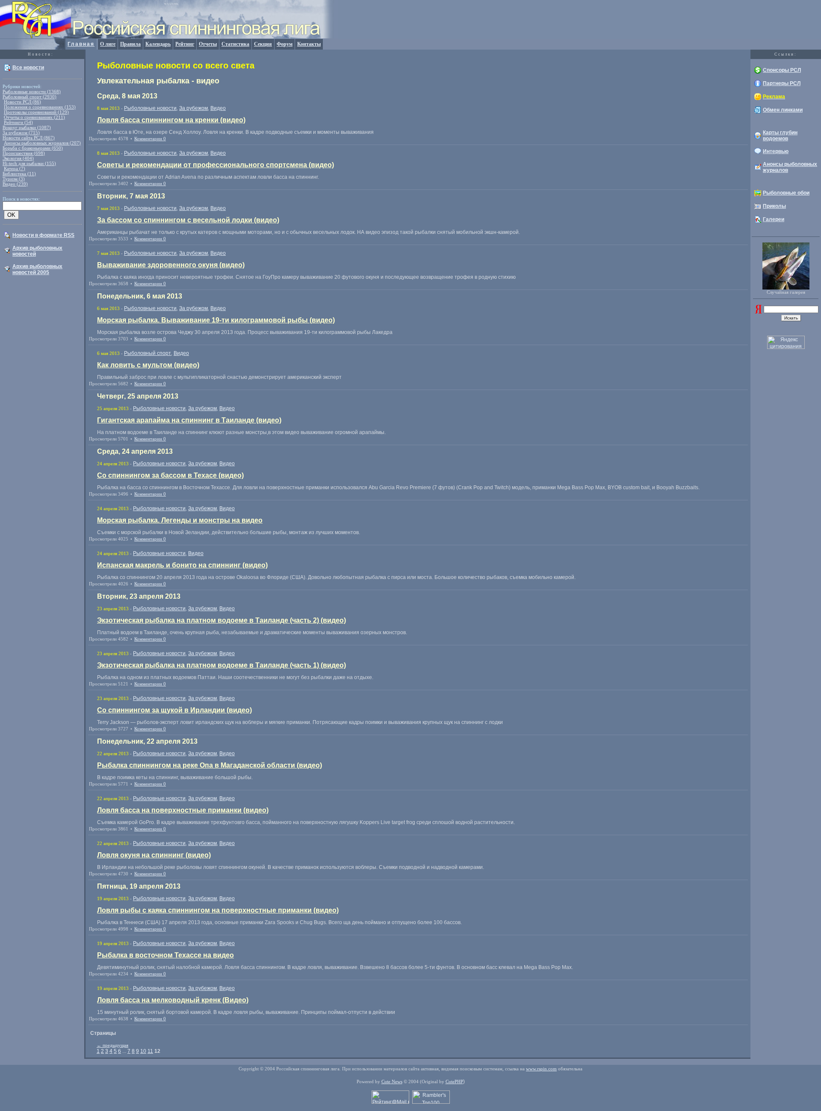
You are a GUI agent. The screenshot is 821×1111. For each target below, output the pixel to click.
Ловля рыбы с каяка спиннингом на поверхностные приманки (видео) (218, 910)
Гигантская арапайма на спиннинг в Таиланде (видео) (189, 420)
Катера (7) (14, 168)
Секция (263, 44)
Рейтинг (184, 44)
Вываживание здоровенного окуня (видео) (171, 265)
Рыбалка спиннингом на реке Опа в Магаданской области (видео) (209, 765)
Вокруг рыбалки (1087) (27, 127)
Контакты (309, 44)
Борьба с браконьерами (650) (33, 148)
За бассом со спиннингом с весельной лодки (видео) (188, 220)
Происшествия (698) (24, 153)
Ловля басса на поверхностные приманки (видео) (183, 810)
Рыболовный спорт (147, 353)
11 (150, 1051)
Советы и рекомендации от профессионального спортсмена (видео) (215, 164)
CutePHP (454, 1081)
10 (143, 1051)
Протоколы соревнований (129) (36, 112)
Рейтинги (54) (18, 122)
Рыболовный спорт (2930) (29, 96)
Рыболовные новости (150, 108)
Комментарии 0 (150, 138)
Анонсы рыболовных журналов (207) (42, 142)
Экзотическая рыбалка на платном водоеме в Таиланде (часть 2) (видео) (221, 620)
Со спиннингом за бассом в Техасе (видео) (170, 475)
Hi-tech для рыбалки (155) (29, 163)
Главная (81, 44)
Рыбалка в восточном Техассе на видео (165, 955)
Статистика (235, 44)
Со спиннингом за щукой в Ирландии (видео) (174, 710)
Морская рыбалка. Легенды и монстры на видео (180, 520)
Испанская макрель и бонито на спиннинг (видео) (182, 565)
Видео (218, 108)
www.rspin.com (541, 1068)
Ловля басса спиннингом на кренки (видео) (171, 120)
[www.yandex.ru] (758, 312)
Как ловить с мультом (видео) (148, 365)
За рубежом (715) (21, 132)
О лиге (107, 44)
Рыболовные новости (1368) (32, 91)
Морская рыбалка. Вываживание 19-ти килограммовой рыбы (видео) (216, 320)
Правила (130, 44)
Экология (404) (18, 158)
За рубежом (193, 108)
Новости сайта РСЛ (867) (29, 137)
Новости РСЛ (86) (22, 101)
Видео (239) (15, 183)
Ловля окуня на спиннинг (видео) (154, 855)
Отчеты (208, 44)
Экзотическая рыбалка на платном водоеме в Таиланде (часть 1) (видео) (221, 665)
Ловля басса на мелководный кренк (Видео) (172, 1000)
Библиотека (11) (19, 173)
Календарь (158, 44)
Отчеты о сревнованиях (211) (34, 117)
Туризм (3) (14, 178)
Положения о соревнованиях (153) (40, 106)
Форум (284, 44)
